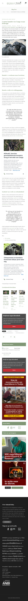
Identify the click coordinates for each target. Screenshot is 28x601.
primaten (19, 60)
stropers (24, 556)
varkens (4, 558)
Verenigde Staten (14, 558)
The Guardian (7, 238)
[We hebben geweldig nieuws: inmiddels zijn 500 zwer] (14, 449)
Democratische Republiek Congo (11, 27)
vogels (20, 558)
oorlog (18, 553)
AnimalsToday (4, 25)
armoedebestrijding (19, 135)
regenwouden (11, 228)
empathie (15, 198)
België (18, 537)
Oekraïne (9, 553)
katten (4, 551)
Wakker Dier (4, 560)
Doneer (14, 326)
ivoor (7, 548)
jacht (3, 132)
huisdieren (10, 546)
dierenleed (4, 540)
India (19, 546)
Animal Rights (9, 537)
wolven (18, 560)
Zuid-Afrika (21, 560)
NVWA (4, 553)
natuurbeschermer (5, 204)
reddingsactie (10, 556)
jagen (13, 99)
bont (20, 537)
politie (6, 556)
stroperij (19, 66)
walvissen (9, 560)
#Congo (16, 331)
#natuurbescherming (20, 332)
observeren (8, 179)
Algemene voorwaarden (13, 566)
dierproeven (21, 540)
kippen (7, 551)
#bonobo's (10, 331)
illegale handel (15, 546)
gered (8, 543)
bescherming (17, 98)
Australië (15, 537)
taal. (12, 186)
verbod (9, 558)
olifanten (13, 553)
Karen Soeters (17, 348)
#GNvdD (4, 537)
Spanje (15, 556)
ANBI (19, 566)
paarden (21, 553)
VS (22, 558)
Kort (10, 19)
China (23, 537)
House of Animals (9, 349)
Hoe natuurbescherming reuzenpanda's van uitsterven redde (14, 301)
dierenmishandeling (13, 540)
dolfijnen (4, 543)
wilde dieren (13, 560)
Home (4, 11)
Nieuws (8, 11)
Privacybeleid (5, 566)
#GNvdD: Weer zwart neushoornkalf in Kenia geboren (22, 300)
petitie (3, 556)
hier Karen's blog (7, 353)
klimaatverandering (15, 551)
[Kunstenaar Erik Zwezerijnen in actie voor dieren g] (14, 473)
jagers (12, 548)
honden (13, 543)
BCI (7, 84)
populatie (17, 81)
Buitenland (5, 19)
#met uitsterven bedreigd (8, 332)
